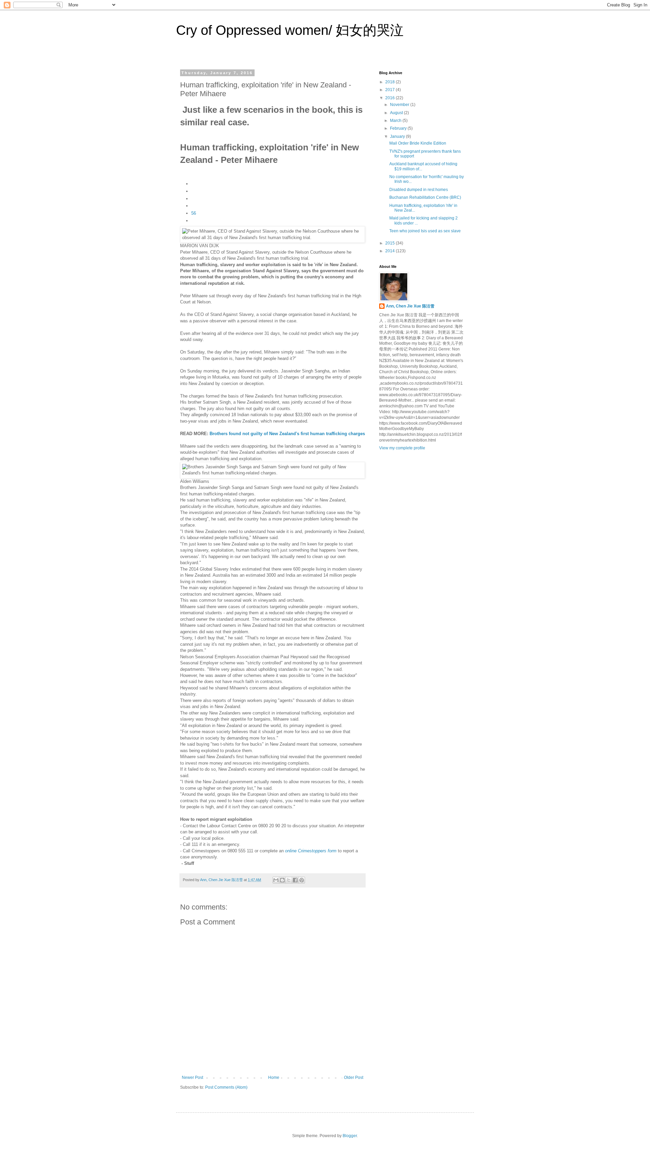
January (398, 136)
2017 (390, 89)
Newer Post (192, 1077)
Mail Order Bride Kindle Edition (417, 143)
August (397, 112)
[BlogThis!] (282, 880)
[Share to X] (288, 880)
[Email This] (276, 880)
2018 (390, 82)
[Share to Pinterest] (301, 880)
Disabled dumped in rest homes (418, 189)
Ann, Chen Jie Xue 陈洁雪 (410, 306)
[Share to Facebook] (295, 880)
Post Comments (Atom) (226, 1087)
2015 (390, 243)
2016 (390, 97)
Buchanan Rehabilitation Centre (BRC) (425, 197)
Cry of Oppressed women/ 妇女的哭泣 (290, 30)
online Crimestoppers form (311, 850)
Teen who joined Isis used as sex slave (425, 231)
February (399, 128)
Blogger (350, 1135)
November (400, 104)
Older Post (353, 1077)
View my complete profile (402, 448)
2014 (390, 251)
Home (273, 1077)
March (396, 120)
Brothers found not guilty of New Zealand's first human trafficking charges (287, 433)
